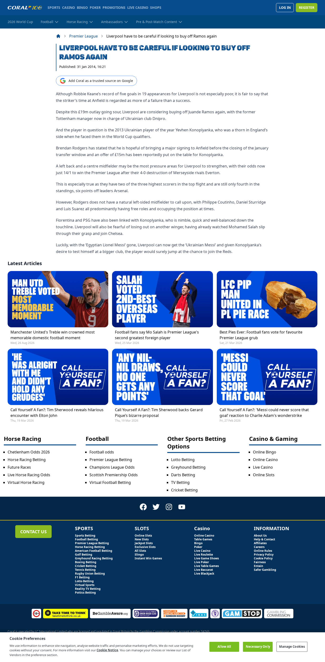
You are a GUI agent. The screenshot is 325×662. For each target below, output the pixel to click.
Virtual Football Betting (110, 482)
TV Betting (180, 482)
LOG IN (285, 7)
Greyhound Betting (188, 467)
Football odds (101, 452)
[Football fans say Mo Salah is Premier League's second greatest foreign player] (162, 299)
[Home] (58, 36)
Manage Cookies (292, 646)
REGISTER (306, 7)
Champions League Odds (112, 467)
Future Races (19, 467)
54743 (205, 631)
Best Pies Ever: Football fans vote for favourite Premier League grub (261, 334)
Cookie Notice (107, 650)
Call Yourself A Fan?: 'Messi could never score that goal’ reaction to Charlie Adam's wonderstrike (264, 412)
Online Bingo (264, 452)
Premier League (83, 36)
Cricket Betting (184, 490)
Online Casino (265, 459)
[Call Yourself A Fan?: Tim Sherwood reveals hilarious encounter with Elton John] (58, 377)
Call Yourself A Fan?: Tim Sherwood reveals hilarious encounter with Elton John (56, 412)
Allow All (224, 646)
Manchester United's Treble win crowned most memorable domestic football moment (52, 334)
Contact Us (33, 531)
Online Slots (264, 474)
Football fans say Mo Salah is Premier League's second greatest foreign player (157, 334)
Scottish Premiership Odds (113, 474)
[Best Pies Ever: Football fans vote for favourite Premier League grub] (267, 299)
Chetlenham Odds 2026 (29, 452)
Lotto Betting (183, 459)
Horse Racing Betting (27, 459)
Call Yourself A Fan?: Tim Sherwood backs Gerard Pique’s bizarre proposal (159, 412)
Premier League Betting (110, 459)
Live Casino (263, 467)
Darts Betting (183, 474)
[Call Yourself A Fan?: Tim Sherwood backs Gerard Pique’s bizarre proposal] (162, 377)
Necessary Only (258, 646)
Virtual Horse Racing (26, 482)
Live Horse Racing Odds (29, 474)
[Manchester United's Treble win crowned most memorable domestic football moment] (58, 299)
